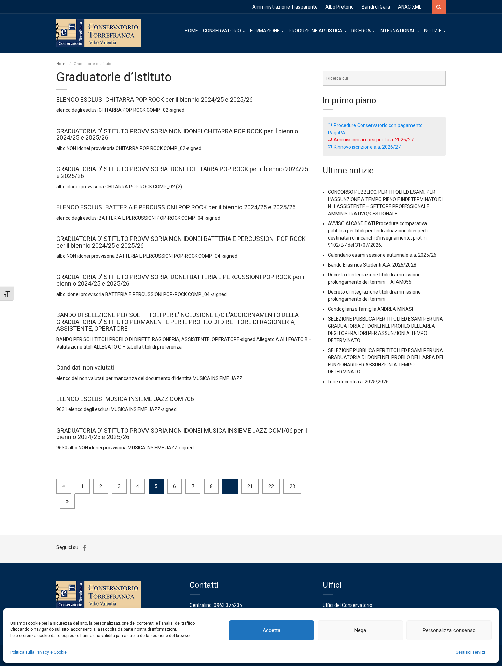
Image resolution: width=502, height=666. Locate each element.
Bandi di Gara (376, 7)
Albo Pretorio (339, 7)
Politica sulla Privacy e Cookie (38, 652)
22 (271, 486)
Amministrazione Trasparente (285, 7)
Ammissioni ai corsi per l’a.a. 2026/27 (374, 139)
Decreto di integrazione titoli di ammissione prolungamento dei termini (374, 295)
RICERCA (361, 30)
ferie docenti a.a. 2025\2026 (358, 381)
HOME (191, 30)
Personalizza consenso (449, 630)
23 (292, 486)
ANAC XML (409, 7)
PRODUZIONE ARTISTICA (316, 30)
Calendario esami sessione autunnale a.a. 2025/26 (382, 255)
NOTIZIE (433, 30)
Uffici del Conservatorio (347, 605)
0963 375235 (228, 605)
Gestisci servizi (470, 652)
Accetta (271, 630)
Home (62, 64)
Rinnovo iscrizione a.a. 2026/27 (367, 147)
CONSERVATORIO (222, 30)
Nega (360, 630)
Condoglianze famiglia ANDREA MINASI (370, 309)
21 (250, 486)
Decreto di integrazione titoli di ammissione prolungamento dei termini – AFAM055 (374, 278)
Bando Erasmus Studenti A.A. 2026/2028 (372, 265)
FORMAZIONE (265, 30)
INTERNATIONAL (397, 30)
